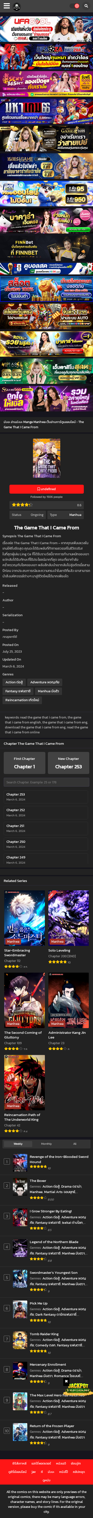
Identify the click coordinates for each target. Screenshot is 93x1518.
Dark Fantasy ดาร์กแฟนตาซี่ (55, 1314)
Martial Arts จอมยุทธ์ (59, 1192)
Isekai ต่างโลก (72, 1222)
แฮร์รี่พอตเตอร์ (41, 1463)
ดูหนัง (46, 1480)
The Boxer (38, 1180)
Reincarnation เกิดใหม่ (22, 700)
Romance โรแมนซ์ (67, 1376)
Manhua (75, 514)
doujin (76, 1463)
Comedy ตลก (45, 1345)
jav (33, 1471)
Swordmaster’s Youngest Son (54, 1272)
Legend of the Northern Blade (54, 1241)
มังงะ (51, 1471)
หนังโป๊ (63, 1471)
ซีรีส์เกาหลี (19, 1463)
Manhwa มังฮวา (73, 1253)
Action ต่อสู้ (14, 682)
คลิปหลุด (79, 1471)
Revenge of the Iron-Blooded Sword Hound (59, 1159)
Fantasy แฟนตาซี (18, 691)
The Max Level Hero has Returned (57, 1395)
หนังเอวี (61, 1463)
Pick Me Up (39, 1303)
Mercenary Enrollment (48, 1364)
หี (42, 1471)
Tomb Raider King (44, 1333)
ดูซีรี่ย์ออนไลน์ (17, 1471)
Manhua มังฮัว (48, 691)
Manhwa (36, 1192)
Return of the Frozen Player (52, 1425)
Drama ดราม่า (71, 1186)
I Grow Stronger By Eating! (51, 1211)
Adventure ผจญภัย (44, 682)
